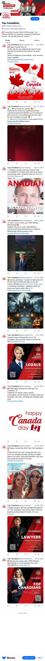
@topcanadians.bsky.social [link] (27, 45)
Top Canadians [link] (13, 45)
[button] (3, 2)
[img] (22, 8)
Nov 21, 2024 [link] (38, 167)
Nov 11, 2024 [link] (38, 220)
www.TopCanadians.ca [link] (21, 119)
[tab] (8, 40)
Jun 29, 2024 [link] (38, 386)
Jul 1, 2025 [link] (39, 45)
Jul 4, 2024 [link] (39, 335)
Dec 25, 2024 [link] (38, 106)
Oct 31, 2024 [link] (38, 277)
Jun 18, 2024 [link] (38, 559)
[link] (6, 29)
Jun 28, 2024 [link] (38, 505)
